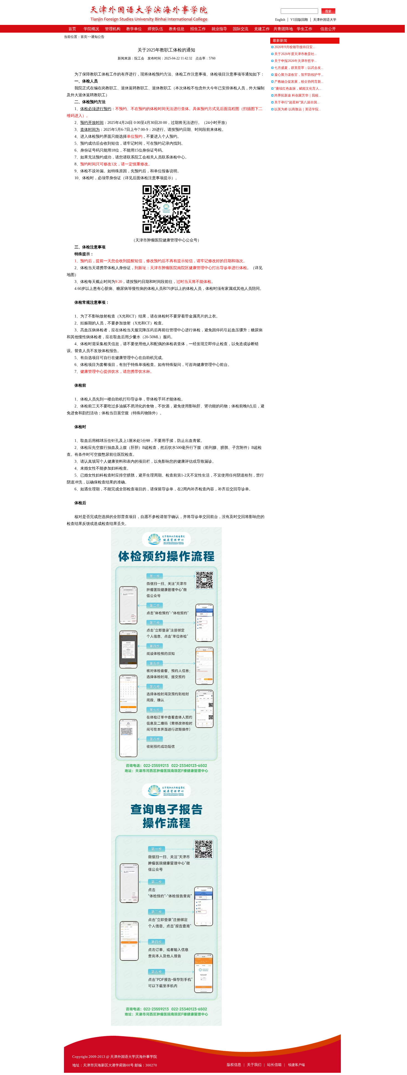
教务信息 (176, 29)
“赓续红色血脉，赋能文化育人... (297, 88)
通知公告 (97, 37)
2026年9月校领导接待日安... (294, 47)
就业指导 (219, 29)
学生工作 (304, 29)
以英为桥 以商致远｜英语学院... (297, 109)
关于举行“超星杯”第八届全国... (297, 102)
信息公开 (328, 29)
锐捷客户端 (296, 1065)
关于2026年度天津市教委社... (295, 54)
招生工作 (198, 29)
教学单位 (134, 29)
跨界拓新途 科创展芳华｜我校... (297, 95)
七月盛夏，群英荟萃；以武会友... (298, 68)
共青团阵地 (283, 29)
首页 (72, 29)
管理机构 (112, 29)
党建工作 (262, 29)
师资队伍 (155, 29)
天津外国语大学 (324, 20)
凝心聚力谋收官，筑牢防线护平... (298, 75)
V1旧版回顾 (299, 20)
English (280, 20)
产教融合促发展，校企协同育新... (298, 82)
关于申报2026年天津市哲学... (295, 61)
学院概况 (91, 29)
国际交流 (240, 29)
